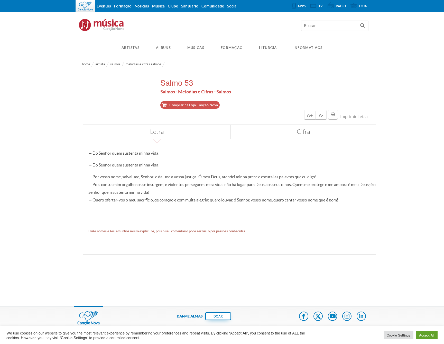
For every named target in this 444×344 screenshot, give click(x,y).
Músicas (195, 48)
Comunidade (212, 6)
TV (321, 6)
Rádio (341, 6)
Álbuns (163, 48)
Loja (363, 6)
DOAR (218, 316)
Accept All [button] (426, 335)
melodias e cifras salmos (143, 64)
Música (158, 6)
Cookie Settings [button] (398, 335)
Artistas (131, 48)
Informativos (308, 48)
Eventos (104, 6)
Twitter (318, 316)
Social (232, 6)
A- (321, 115)
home (86, 64)
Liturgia (268, 48)
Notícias (142, 6)
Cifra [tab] (303, 131)
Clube (173, 6)
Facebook (304, 316)
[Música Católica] (222, 27)
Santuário (189, 6)
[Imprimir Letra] (333, 114)
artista (100, 64)
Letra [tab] (157, 131)
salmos (115, 64)
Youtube (332, 316)
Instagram (347, 316)
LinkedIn (361, 316)
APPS (302, 6)
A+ (310, 115)
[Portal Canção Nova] (85, 6)
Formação (232, 48)
